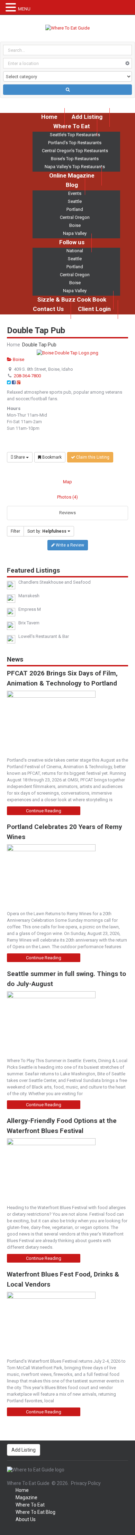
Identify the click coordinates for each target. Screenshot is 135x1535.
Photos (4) (67, 497)
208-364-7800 (27, 375)
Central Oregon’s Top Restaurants (75, 150)
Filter (15, 531)
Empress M (29, 609)
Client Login (94, 308)
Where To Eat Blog (35, 1512)
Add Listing (23, 1450)
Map (67, 481)
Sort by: (46, 531)
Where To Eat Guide (28, 1483)
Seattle (75, 201)
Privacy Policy (86, 1483)
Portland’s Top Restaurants (74, 142)
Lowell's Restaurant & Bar (43, 636)
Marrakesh (28, 595)
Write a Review (69, 545)
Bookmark (51, 457)
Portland (74, 209)
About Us (26, 1519)
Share (19, 457)
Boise (75, 225)
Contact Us (48, 308)
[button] (12, 7)
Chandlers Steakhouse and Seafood (54, 582)
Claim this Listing (92, 457)
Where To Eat (71, 126)
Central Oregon (75, 217)
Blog (72, 184)
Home (13, 344)
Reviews (67, 512)
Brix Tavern (28, 622)
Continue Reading (43, 810)
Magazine (26, 1497)
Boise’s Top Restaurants (75, 158)
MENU (24, 8)
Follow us (71, 242)
